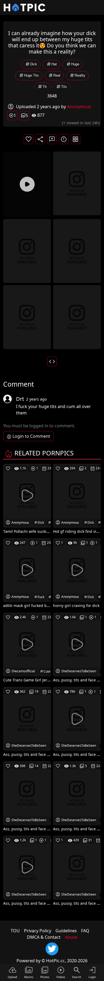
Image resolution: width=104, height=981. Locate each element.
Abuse (71, 937)
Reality (80, 76)
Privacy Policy (37, 931)
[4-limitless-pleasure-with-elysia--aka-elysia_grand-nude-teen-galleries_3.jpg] (27, 316)
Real (56, 76)
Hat (54, 64)
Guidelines (66, 931)
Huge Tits (31, 76)
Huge (75, 64)
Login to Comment (31, 436)
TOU (15, 931)
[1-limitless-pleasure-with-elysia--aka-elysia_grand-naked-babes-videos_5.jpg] (77, 183)
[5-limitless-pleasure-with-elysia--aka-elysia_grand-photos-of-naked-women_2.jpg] (77, 316)
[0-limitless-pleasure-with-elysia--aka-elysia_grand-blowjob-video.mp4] (27, 184)
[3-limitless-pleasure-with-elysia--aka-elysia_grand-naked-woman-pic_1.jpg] (77, 251)
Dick (33, 64)
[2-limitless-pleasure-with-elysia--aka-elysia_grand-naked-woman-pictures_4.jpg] (27, 251)
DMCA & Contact (44, 937)
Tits (64, 87)
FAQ (85, 931)
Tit (45, 87)
